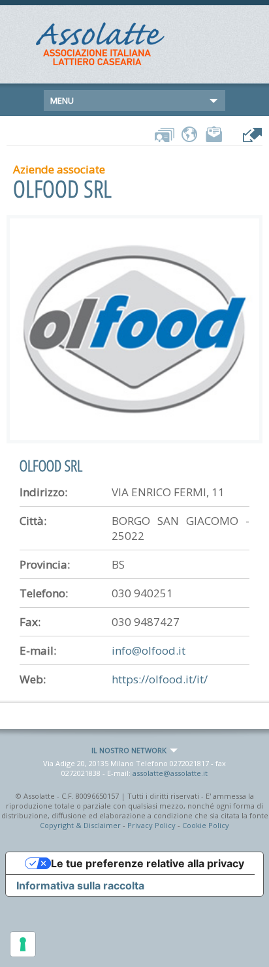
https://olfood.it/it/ (160, 679)
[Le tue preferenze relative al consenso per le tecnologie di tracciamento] (22, 944)
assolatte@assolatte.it (170, 773)
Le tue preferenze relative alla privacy (147, 863)
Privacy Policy (151, 825)
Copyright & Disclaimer (80, 825)
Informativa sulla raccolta (80, 885)
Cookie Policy (205, 825)
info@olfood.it (148, 650)
